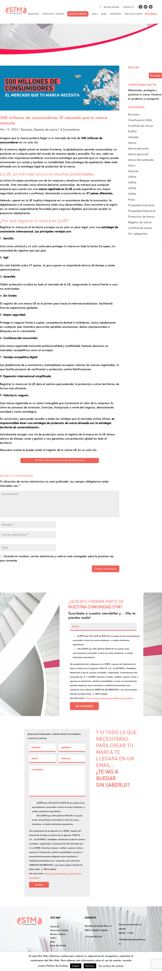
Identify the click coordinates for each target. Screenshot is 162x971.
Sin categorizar (137, 233)
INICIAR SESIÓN (111, 7)
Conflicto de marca (140, 125)
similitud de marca (140, 228)
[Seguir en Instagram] (145, 7)
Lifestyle (133, 137)
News (131, 165)
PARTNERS (115, 13)
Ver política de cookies (111, 965)
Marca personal (138, 148)
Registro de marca (45, 129)
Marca (132, 142)
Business (26, 129)
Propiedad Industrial (141, 205)
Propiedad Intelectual (142, 211)
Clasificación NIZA (140, 120)
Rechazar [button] (90, 966)
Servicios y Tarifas (59, 930)
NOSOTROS (33, 13)
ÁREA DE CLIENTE (133, 13)
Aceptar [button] (75, 966)
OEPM (132, 176)
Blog (52, 941)
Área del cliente (58, 945)
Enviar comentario (105, 568)
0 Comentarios (70, 129)
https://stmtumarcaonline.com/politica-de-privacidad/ (109, 698)
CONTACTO (128, 7)
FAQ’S (95, 13)
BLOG (104, 13)
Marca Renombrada (141, 159)
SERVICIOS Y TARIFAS (53, 13)
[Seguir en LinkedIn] (151, 7)
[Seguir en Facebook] (140, 7)
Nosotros (54, 926)
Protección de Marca (141, 216)
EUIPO (132, 131)
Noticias (133, 171)
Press (131, 199)
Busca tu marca (57, 934)
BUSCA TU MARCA (78, 13)
